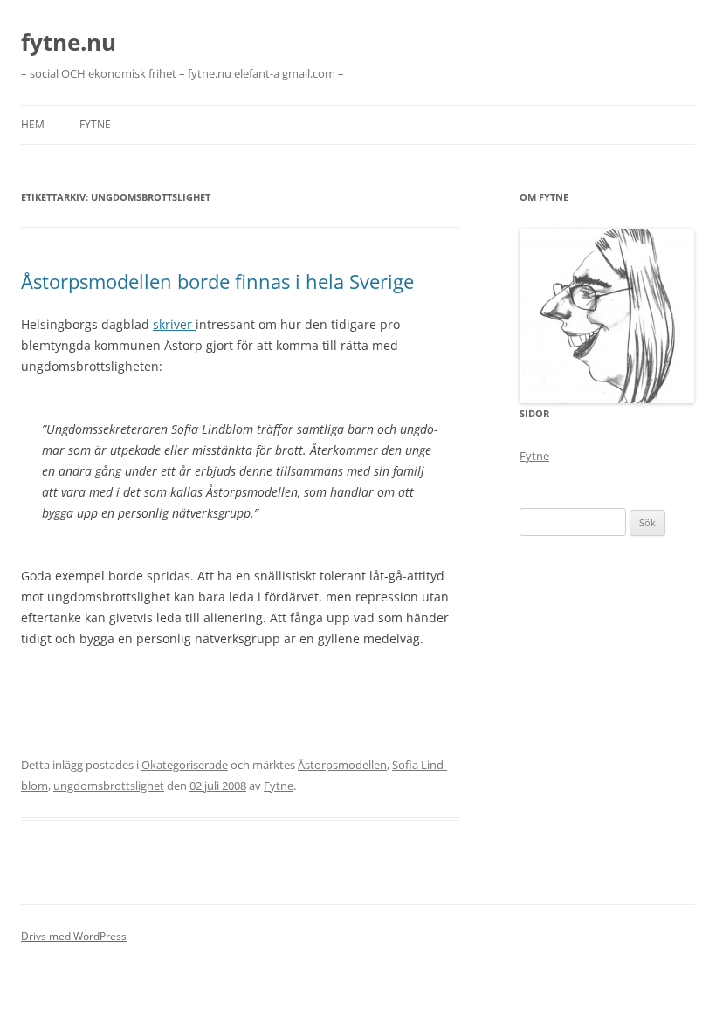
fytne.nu (68, 42)
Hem (33, 124)
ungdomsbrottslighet (108, 785)
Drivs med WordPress (74, 936)
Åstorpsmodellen (342, 764)
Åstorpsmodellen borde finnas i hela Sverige (217, 281)
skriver (174, 324)
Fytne (95, 124)
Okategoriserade (184, 764)
